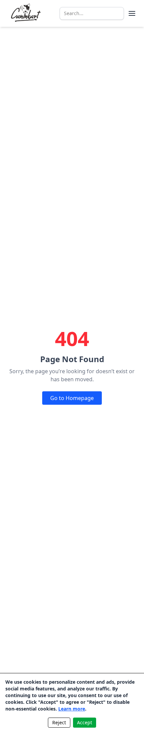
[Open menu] (132, 13)
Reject (59, 722)
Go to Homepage (72, 398)
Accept (84, 722)
